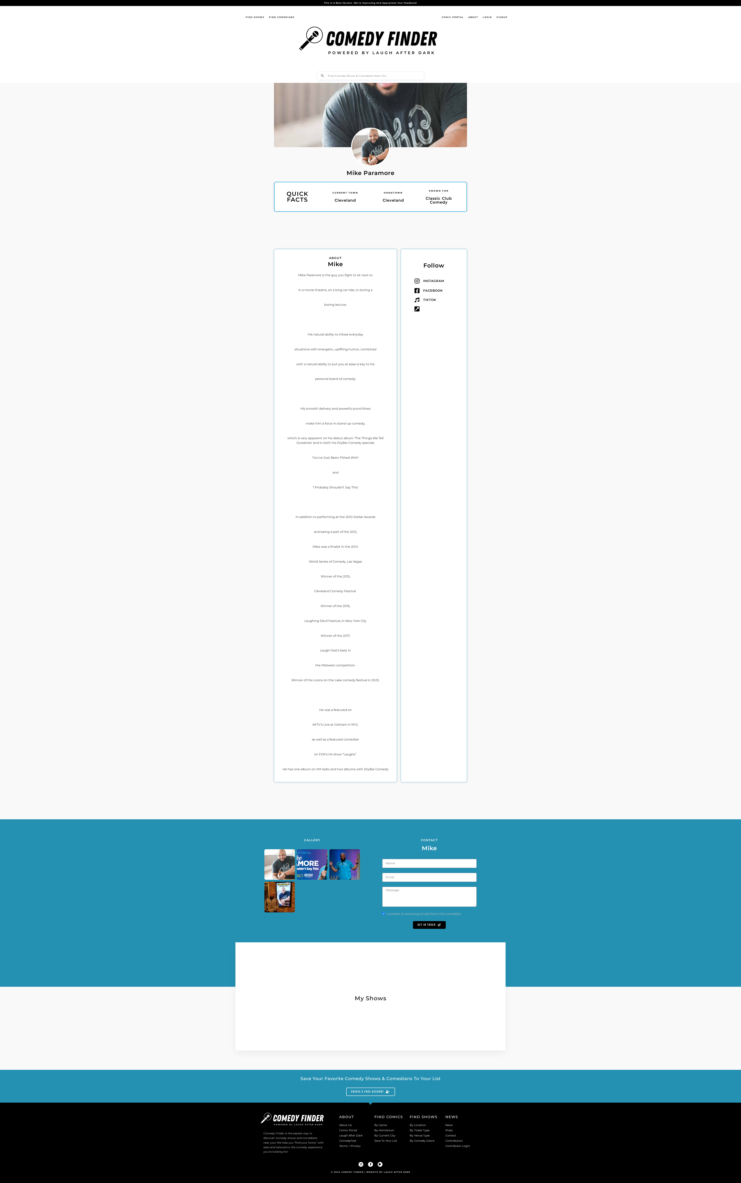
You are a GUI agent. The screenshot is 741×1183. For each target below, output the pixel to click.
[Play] (380, 1164)
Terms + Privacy (350, 1146)
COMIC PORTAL (453, 17)
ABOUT (473, 17)
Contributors (454, 1140)
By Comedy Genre (422, 1140)
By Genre (380, 1125)
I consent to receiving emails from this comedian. (424, 914)
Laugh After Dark (351, 1135)
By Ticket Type (419, 1130)
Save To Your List (385, 1140)
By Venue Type (420, 1135)
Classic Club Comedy (439, 200)
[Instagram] (361, 1164)
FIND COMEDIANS (281, 17)
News (449, 1125)
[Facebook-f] (370, 1164)
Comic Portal (348, 1130)
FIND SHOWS (255, 17)
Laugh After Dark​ (397, 1172)
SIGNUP (502, 17)
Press (449, 1130)
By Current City (384, 1135)
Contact (450, 1135)
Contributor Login (457, 1146)
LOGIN (487, 17)
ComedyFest (347, 1140)
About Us (345, 1125)
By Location (418, 1125)
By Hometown (384, 1130)
